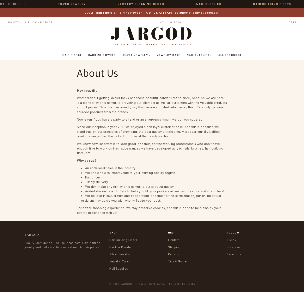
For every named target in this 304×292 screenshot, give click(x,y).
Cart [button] (292, 22)
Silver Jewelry (135, 55)
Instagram (234, 247)
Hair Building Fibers (123, 240)
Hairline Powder (102, 55)
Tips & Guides (178, 261)
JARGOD (31, 235)
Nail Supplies (198, 55)
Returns (173, 254)
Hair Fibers (71, 55)
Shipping (174, 247)
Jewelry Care (168, 55)
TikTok (231, 240)
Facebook (234, 254)
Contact (174, 240)
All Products (229, 55)
